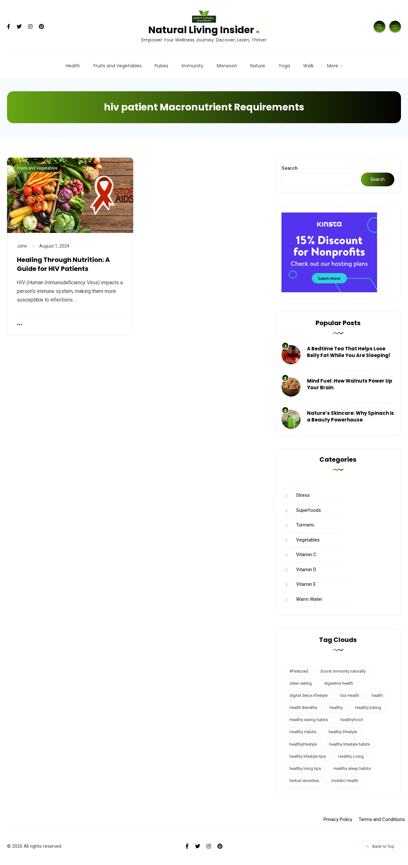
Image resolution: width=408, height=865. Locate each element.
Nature (257, 66)
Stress (303, 495)
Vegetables (308, 540)
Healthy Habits (302, 731)
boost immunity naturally (343, 671)
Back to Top (383, 846)
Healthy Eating (368, 707)
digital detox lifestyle (308, 695)
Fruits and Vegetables (117, 66)
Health (73, 66)
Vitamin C (306, 554)
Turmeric (305, 525)
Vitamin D (306, 569)
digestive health (338, 683)
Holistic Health (345, 780)
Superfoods (308, 510)
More (332, 66)
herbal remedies (304, 780)
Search (289, 168)
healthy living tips (305, 768)
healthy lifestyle (343, 731)
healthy (336, 707)
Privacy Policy (338, 819)
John (22, 246)
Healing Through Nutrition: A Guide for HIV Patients (63, 264)
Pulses (161, 66)
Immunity (192, 66)
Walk (308, 66)
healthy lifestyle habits (349, 744)
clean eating (300, 683)
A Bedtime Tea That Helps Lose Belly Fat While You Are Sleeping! (348, 352)
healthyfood (351, 719)
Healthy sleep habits (352, 768)
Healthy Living (351, 756)
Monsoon (227, 66)
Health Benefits (303, 707)
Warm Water (309, 599)
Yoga (284, 66)
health (377, 695)
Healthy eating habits (308, 719)
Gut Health (349, 695)
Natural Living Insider (204, 29)
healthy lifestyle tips (307, 756)
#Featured (298, 671)
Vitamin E (306, 584)
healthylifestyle (303, 744)
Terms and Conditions (382, 819)
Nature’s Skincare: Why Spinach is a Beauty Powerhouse (350, 416)
